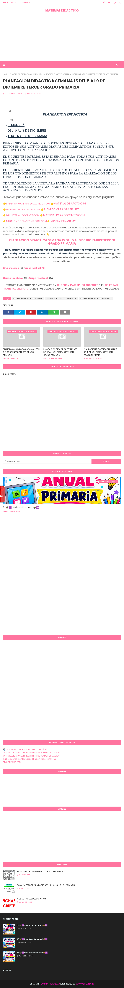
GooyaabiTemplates (84, 984)
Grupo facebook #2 (34, 268)
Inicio (5, 74)
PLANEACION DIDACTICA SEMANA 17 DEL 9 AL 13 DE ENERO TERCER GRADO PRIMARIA (21, 352)
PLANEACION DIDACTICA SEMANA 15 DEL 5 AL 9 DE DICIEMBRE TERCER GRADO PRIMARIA (62, 242)
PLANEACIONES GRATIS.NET (61, 209)
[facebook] (104, 2)
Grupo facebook (11, 268)
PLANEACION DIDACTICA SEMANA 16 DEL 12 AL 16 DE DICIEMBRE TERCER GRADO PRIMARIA (60, 352)
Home (5, 2)
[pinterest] (119, 2)
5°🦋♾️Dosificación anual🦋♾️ (32, 939)
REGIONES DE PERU (12, 762)
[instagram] (115, 2)
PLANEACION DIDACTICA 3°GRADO (28, 298)
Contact (25, 2)
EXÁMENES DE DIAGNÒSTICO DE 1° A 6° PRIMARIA (41, 871)
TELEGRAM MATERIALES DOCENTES (77, 285)
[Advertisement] (62, 37)
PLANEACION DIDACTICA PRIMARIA (61, 298)
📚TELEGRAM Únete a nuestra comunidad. (25, 749)
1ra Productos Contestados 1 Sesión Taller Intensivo (30, 758)
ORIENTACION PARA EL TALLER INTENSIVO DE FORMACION (31, 752)
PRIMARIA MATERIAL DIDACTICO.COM (28, 203)
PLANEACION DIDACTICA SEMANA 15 (25, 74)
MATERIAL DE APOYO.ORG (70, 203)
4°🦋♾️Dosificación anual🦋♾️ (32, 952)
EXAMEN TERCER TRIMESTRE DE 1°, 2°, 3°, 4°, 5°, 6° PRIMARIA (46, 885)
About (14, 2)
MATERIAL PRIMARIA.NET (63, 221)
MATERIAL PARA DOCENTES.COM (64, 215)
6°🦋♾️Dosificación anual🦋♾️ (21, 507)
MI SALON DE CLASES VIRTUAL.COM (26, 221)
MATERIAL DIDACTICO (62, 10)
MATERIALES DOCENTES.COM (23, 209)
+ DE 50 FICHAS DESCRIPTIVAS (31, 898)
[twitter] (109, 2)
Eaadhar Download (50, 984)
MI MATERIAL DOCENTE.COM (22, 215)
